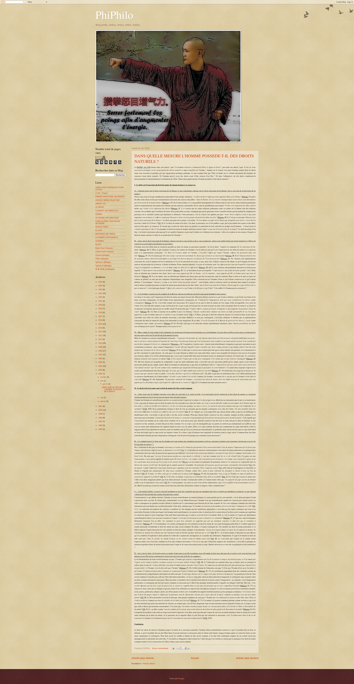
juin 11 (105, 384)
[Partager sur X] (183, 648)
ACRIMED (99, 241)
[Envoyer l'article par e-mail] (173, 648)
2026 (100, 282)
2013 (100, 332)
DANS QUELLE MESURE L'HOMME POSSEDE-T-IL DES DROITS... (113, 389)
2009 (100, 347)
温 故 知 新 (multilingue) (104, 269)
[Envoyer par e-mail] (178, 648)
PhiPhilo (114, 14)
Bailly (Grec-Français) (104, 248)
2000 (100, 410)
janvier (103, 401)
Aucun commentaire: (160, 648)
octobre (103, 377)
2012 (100, 335)
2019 (100, 309)
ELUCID (98, 230)
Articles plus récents (143, 658)
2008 (100, 351)
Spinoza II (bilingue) (103, 266)
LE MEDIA (99, 207)
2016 (100, 320)
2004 (100, 366)
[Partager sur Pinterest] (188, 648)
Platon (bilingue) (101, 259)
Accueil (195, 658)
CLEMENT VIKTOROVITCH (106, 211)
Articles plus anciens (247, 658)
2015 (100, 324)
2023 (100, 293)
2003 (100, 370)
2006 (100, 358)
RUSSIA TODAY (102, 227)
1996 (100, 425)
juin (102, 381)
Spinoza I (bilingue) (103, 262)
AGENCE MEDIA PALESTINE (107, 200)
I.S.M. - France (101, 193)
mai (102, 397)
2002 (100, 374)
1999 (100, 414)
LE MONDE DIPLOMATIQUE (107, 218)
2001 (100, 406)
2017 (100, 316)
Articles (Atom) (149, 664)
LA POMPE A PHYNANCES (106, 237)
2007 (100, 355)
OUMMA (98, 214)
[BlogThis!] (180, 648)
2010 (100, 343)
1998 (100, 418)
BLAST (98, 244)
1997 (100, 421)
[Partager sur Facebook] (185, 648)
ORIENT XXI (100, 204)
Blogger (181, 678)
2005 (100, 362)
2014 (100, 328)
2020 (100, 305)
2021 (100, 301)
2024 (100, 289)
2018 (100, 312)
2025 (100, 286)
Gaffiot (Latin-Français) (104, 252)
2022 (100, 297)
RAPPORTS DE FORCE (105, 234)
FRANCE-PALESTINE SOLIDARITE (110, 197)
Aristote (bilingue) (102, 255)
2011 (100, 339)
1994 (100, 429)
